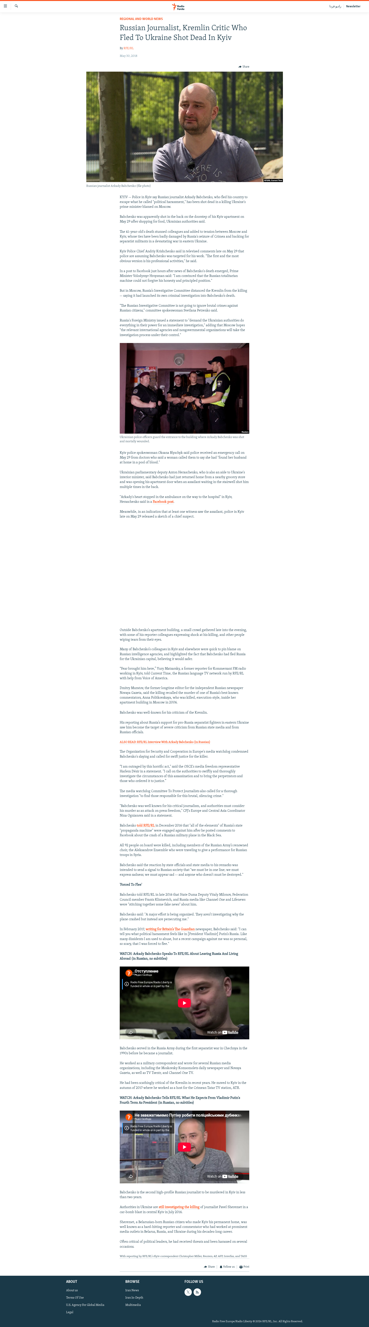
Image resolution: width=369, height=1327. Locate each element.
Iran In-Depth (134, 1297)
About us (72, 1290)
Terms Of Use (75, 1297)
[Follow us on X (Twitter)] (188, 1292)
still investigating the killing (179, 1207)
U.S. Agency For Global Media (85, 1305)
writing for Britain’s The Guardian (170, 929)
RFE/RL (129, 48)
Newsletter (353, 6)
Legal (69, 1312)
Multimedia (133, 1305)
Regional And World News (141, 19)
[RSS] (197, 1292)
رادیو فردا (335, 6)
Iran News (132, 1290)
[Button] (244, 66)
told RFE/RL (146, 826)
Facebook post (163, 502)
